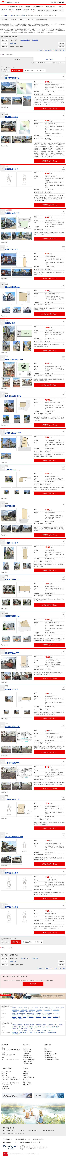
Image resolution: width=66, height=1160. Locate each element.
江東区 (25, 1007)
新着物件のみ (15, 1032)
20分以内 (44, 1030)
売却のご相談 (48, 1052)
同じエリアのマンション (45, 50)
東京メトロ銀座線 (46, 1015)
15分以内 (38, 1030)
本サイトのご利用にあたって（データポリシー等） (28, 1142)
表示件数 (56, 63)
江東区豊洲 (14, 1011)
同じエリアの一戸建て (59, 50)
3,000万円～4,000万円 (17, 1024)
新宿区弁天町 (10, 323)
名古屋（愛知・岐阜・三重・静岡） (9, 1054)
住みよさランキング (7, 1085)
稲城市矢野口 (10, 506)
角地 (31, 1032)
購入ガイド (4, 1073)
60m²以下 (14, 1026)
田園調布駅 (55, 1017)
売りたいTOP (48, 1048)
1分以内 (13, 1030)
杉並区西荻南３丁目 (12, 653)
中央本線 (56, 1013)
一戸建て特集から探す (28, 1061)
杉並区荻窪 (39, 1010)
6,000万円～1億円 (52, 1024)
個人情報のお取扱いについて (22, 1139)
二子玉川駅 (14, 1018)
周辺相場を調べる (49, 1055)
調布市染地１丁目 (11, 873)
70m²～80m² (30, 1026)
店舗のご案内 (26, 1071)
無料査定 (47, 1050)
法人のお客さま (56, 10)
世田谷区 (14, 1007)
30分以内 (50, 1030)
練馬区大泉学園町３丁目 (14, 359)
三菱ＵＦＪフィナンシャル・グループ (13, 1130)
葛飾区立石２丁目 (11, 689)
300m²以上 (33, 1028)
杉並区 (57, 1007)
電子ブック (26, 1079)
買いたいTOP (26, 1048)
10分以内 (31, 1030)
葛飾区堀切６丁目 (11, 250)
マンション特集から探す (29, 1059)
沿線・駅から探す (25, 40)
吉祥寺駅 (14, 1017)
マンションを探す (27, 1050)
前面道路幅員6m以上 (16, 1033)
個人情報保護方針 (7, 1139)
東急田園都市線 (30, 1013)
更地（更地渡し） (24, 1032)
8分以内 (25, 1030)
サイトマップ (26, 1081)
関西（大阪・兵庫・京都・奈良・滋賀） (11, 1059)
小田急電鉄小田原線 (48, 1013)
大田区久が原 (47, 1010)
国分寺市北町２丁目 (12, 78)
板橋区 (46, 1007)
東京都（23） (13, 43)
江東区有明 (21, 1011)
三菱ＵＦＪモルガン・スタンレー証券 (13, 1133)
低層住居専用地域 (52, 1032)
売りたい (11, 10)
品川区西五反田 (29, 1011)
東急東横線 (38, 1013)
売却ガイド (4, 1075)
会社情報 (26, 10)
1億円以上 (61, 1024)
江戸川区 (20, 1007)
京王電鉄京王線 (15, 1015)
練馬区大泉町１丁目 (12, 213)
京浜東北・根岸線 (21, 1013)
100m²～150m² (55, 1026)
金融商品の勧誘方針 (38, 1139)
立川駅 (24, 1017)
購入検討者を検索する (50, 1057)
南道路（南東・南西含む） (40, 1032)
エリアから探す (14, 40)
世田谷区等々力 (15, 1010)
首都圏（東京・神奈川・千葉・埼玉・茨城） (11, 1049)
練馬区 (52, 1007)
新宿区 (36, 1007)
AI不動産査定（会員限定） (51, 1054)
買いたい (4, 10)
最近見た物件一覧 (38, 7)
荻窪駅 (44, 1017)
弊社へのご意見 (27, 1083)
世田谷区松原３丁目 (12, 579)
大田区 (31, 1007)
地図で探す (35, 40)
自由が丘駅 (38, 1017)
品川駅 (19, 1017)
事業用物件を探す (27, 1057)
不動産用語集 (5, 1087)
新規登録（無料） (51, 7)
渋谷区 (62, 1007)
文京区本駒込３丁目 (12, 799)
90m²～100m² (46, 1026)
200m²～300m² (24, 1028)
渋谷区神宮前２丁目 (12, 616)
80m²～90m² (38, 1026)
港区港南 (37, 1011)
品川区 (41, 1007)
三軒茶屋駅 (31, 1017)
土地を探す (26, 1054)
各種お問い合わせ (27, 1085)
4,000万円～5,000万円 (29, 1024)
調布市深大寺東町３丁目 (14, 837)
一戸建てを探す (27, 1052)
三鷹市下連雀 (24, 1010)
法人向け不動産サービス (29, 1077)
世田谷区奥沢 (32, 1010)
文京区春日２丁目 (11, 117)
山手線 (13, 1013)
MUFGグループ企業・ (10, 1095)
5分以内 (19, 1030)
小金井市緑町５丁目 (12, 727)
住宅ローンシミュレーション (9, 1077)
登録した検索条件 (25, 7)
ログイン (61, 7)
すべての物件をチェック (10, 67)
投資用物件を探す (27, 1055)
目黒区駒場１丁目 (11, 169)
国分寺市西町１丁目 (12, 287)
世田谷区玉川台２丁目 (13, 396)
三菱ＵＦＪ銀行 (32, 1130)
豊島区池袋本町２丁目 (13, 433)
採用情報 (33, 10)
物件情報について (7, 1142)
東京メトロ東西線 (36, 1015)
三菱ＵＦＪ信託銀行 (48, 1130)
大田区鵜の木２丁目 (12, 469)
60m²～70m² (21, 1026)
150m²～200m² (15, 1028)
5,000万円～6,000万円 (41, 1024)
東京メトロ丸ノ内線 (25, 1015)
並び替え (34, 63)
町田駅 (20, 1018)
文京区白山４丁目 (11, 543)
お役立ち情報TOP (6, 1071)
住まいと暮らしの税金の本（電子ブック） (11, 1080)
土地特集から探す (27, 1063)
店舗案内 (18, 10)
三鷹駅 (49, 1017)
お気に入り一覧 (13, 7)
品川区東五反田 (56, 1010)
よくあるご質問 (5, 1088)
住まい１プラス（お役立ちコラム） (11, 1083)
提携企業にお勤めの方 (43, 10)
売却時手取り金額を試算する (52, 1059)
